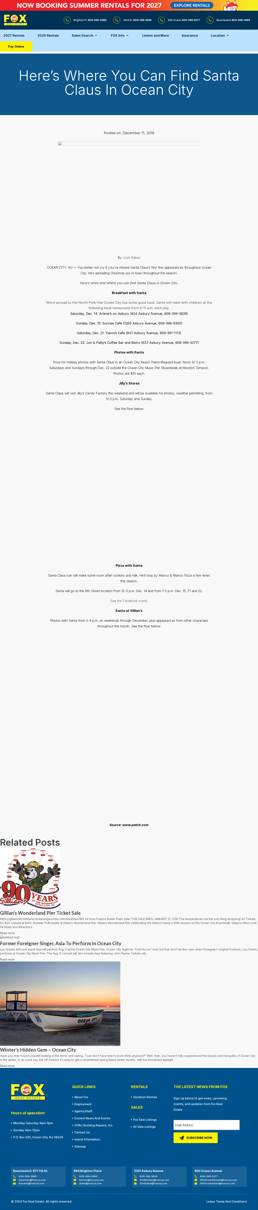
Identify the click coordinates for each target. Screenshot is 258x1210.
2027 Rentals (14, 35)
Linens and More (155, 35)
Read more (7, 933)
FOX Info (118, 35)
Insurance (190, 35)
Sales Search (82, 35)
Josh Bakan (131, 258)
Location (218, 35)
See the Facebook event (128, 601)
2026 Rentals (48, 35)
